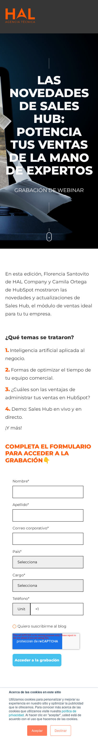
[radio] (48, 626)
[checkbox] (48, 625)
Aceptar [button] (37, 730)
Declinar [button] (61, 730)
